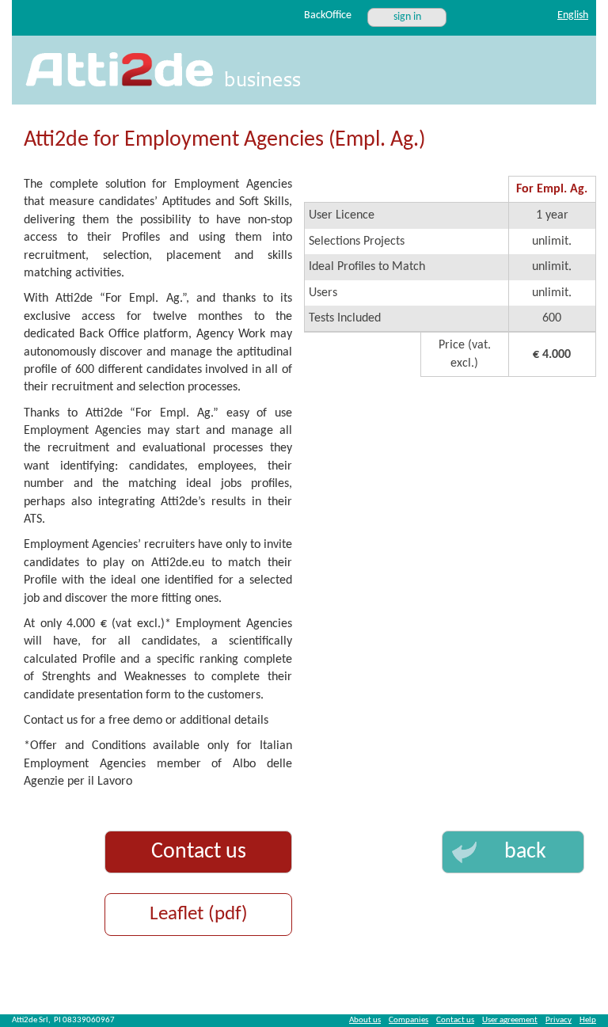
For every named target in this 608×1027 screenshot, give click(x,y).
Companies (408, 1020)
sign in (407, 17)
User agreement (510, 1020)
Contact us (198, 852)
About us (365, 1020)
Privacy (558, 1020)
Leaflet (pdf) (199, 914)
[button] (513, 852)
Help (588, 1020)
